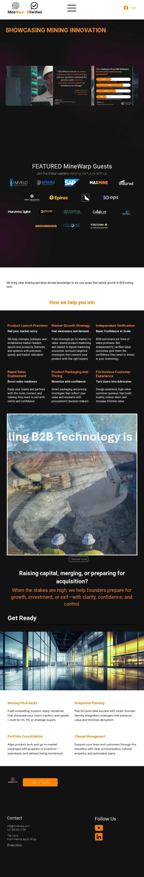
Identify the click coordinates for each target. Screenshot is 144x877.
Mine (16, 12)
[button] (132, 101)
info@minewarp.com (18, 826)
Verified (34, 12)
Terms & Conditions (36, 867)
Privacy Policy (14, 844)
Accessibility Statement (64, 867)
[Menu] (71, 8)
